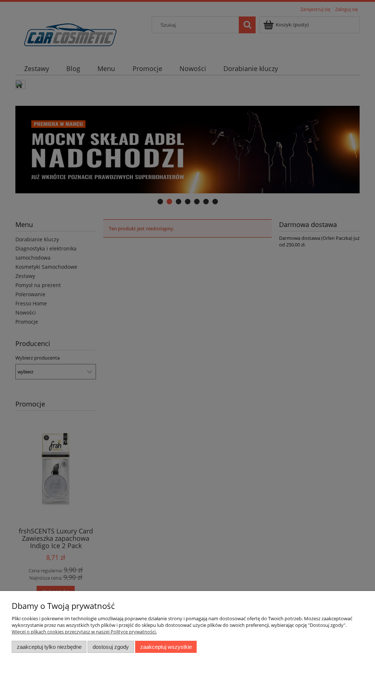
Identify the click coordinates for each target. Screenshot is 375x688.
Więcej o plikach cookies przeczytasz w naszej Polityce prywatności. (84, 631)
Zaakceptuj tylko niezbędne (49, 647)
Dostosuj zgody (111, 647)
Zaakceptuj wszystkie (166, 647)
